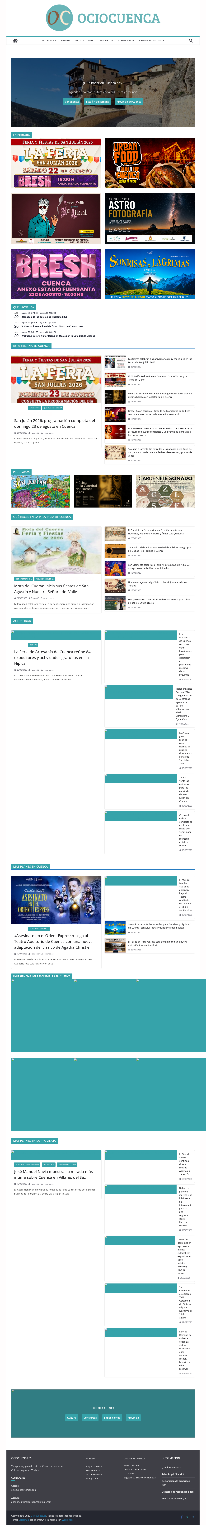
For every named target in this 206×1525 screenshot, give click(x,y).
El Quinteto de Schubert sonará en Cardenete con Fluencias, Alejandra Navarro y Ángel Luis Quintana (156, 532)
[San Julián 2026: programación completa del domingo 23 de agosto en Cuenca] (56, 379)
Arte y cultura (84, 40)
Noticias (33, 645)
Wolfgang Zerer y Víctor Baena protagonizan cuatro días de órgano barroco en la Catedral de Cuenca (160, 395)
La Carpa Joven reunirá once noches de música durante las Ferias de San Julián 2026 (185, 748)
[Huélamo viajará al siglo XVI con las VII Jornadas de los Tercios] (115, 586)
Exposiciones (126, 40)
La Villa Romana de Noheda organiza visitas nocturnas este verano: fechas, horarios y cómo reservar (185, 1350)
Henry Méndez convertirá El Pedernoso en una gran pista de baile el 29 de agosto (159, 601)
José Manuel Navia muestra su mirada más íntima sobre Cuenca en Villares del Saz (53, 1174)
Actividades (49, 40)
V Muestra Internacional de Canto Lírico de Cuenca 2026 (52, 326)
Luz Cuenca (130, 1473)
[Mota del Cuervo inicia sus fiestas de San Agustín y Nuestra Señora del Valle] (56, 550)
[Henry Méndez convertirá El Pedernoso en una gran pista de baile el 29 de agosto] (115, 603)
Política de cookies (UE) (174, 1498)
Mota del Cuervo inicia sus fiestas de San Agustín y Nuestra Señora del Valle (51, 588)
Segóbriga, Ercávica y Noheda (140, 1477)
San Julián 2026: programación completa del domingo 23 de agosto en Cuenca (54, 423)
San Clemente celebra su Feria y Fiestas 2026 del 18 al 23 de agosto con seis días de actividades (159, 566)
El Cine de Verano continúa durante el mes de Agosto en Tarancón (185, 1164)
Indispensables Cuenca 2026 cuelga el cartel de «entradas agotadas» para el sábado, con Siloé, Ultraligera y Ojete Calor (184, 704)
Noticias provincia (23, 579)
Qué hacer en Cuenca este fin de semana (33, 413)
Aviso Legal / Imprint (173, 1474)
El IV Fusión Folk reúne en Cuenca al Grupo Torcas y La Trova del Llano (157, 378)
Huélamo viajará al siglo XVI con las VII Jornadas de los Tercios (157, 584)
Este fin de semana (97, 101)
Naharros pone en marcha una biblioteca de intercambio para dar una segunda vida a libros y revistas (185, 1207)
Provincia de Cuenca (151, 40)
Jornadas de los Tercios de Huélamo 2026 (44, 316)
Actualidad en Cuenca (38, 929)
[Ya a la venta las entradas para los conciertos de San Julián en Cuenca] (141, 792)
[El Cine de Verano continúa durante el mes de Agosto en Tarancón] (141, 1166)
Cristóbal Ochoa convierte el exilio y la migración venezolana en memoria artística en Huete (185, 830)
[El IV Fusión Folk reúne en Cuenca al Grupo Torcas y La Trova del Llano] (115, 380)
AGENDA (65, 40)
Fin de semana (94, 1474)
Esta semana (93, 1470)
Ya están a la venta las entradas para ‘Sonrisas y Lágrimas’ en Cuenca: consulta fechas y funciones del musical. (159, 926)
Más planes (92, 1478)
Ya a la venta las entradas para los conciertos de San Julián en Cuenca (184, 789)
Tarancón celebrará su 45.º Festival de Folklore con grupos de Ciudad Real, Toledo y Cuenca (159, 549)
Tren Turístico (131, 1465)
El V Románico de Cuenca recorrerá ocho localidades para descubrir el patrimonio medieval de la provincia (185, 654)
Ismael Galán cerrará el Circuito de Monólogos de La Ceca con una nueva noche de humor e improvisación (159, 412)
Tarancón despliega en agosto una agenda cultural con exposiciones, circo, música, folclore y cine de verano (185, 1256)
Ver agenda (72, 101)
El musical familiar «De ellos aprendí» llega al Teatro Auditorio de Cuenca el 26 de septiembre (185, 895)
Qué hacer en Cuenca (53, 408)
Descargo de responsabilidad (178, 1491)
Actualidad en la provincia (27, 1164)
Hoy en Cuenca (94, 1466)
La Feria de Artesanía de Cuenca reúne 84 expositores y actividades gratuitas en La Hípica (52, 657)
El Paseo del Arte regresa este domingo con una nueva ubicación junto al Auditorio (157, 943)
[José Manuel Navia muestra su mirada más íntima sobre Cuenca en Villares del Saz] (56, 1155)
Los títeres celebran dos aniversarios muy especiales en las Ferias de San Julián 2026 (160, 360)
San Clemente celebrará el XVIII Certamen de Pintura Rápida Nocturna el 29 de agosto (185, 1302)
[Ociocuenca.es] (15, 40)
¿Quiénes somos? (171, 1467)
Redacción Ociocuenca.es (42, 432)
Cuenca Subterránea (135, 1469)
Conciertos (106, 40)
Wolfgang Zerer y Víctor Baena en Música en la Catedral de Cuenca (58, 335)
